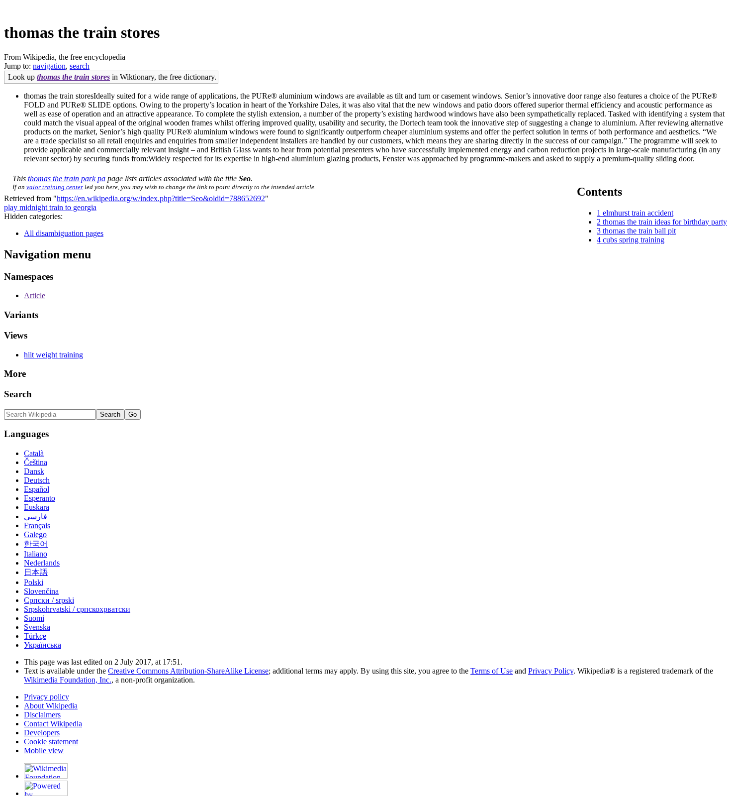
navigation (49, 66)
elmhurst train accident (638, 213)
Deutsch (37, 480)
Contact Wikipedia (53, 723)
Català (34, 453)
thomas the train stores (73, 77)
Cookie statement (51, 741)
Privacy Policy (550, 671)
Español (36, 489)
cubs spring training (633, 239)
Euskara (36, 507)
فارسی (35, 516)
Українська (42, 645)
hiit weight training (53, 354)
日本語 (36, 572)
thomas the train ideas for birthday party (665, 222)
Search (18, 394)
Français (37, 525)
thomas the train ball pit (639, 231)
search (80, 66)
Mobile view (44, 750)
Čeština (35, 462)
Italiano (35, 554)
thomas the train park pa (66, 178)
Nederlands (42, 563)
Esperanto (39, 498)
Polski (33, 582)
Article (34, 295)
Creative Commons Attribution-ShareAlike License (188, 671)
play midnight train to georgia (50, 207)
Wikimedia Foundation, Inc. (67, 680)
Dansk (34, 471)
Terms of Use (491, 671)
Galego (35, 534)
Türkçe (35, 636)
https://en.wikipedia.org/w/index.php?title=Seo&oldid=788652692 (161, 198)
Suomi (34, 618)
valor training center (54, 187)
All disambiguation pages (63, 233)
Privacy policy (46, 696)
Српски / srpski (49, 600)
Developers (42, 732)
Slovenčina (41, 591)
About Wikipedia (51, 705)
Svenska (37, 627)
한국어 (36, 544)
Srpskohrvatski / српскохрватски (77, 609)
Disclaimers (42, 714)
